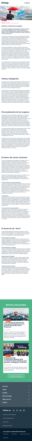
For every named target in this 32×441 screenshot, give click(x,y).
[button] (16, 386)
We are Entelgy (7, 396)
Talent (4, 389)
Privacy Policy (14, 434)
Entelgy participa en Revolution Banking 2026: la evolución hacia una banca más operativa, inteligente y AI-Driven (15, 360)
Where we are (7, 399)
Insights (5, 393)
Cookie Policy (5, 434)
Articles (8, 22)
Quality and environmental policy (9, 414)
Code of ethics (5, 421)
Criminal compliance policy (8, 418)
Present (3, 22)
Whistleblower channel (7, 425)
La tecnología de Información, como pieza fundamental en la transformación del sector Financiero (14, 325)
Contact (5, 402)
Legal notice (5, 437)
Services (5, 386)
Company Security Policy (25, 434)
